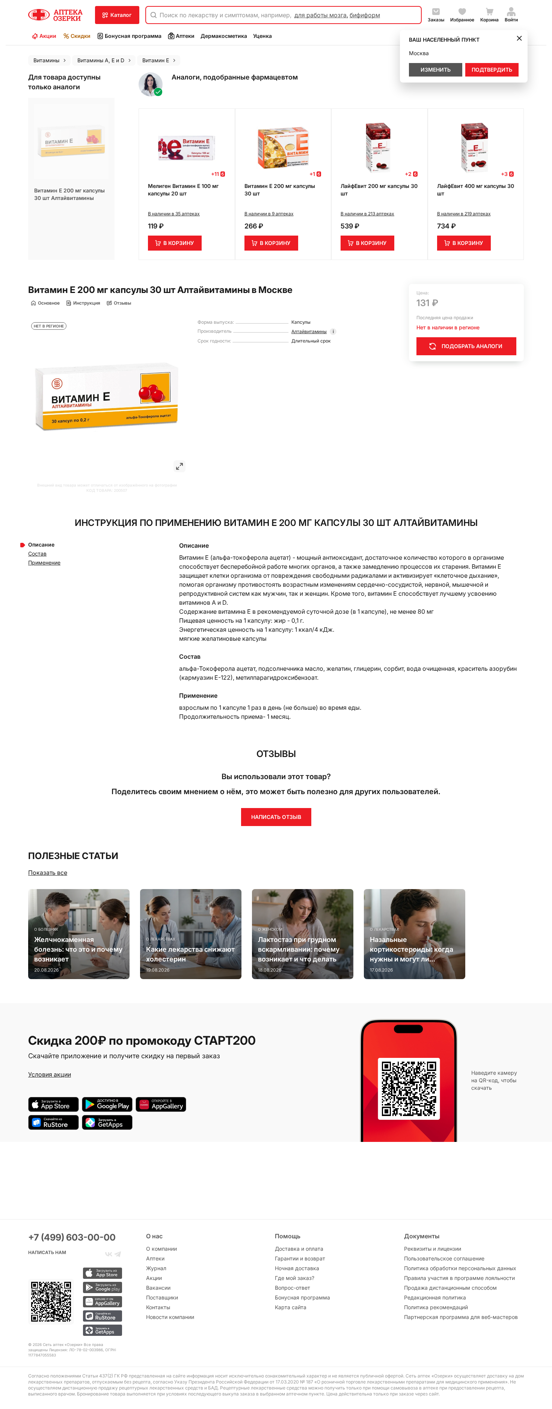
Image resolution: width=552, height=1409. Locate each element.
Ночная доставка (297, 1268)
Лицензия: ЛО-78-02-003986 (76, 1349)
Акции (47, 36)
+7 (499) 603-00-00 (72, 1237)
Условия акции (49, 1074)
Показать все (47, 872)
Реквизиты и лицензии (432, 1248)
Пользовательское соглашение (444, 1258)
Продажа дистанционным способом (450, 1287)
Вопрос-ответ (292, 1287)
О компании (161, 1248)
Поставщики (162, 1297)
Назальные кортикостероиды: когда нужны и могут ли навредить (411, 950)
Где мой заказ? (294, 1278)
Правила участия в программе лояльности (459, 1278)
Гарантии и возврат (300, 1258)
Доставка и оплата (299, 1248)
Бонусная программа (133, 36)
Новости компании (170, 1317)
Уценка (262, 36)
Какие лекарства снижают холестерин (190, 954)
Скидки (80, 36)
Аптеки (185, 36)
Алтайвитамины (309, 331)
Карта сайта (290, 1307)
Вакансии (158, 1287)
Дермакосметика (224, 36)
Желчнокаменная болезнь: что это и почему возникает (78, 949)
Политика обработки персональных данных (460, 1268)
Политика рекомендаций (436, 1307)
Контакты (158, 1307)
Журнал (156, 1268)
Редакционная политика (435, 1297)
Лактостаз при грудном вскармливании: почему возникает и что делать (298, 949)
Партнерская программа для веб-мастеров (461, 1317)
